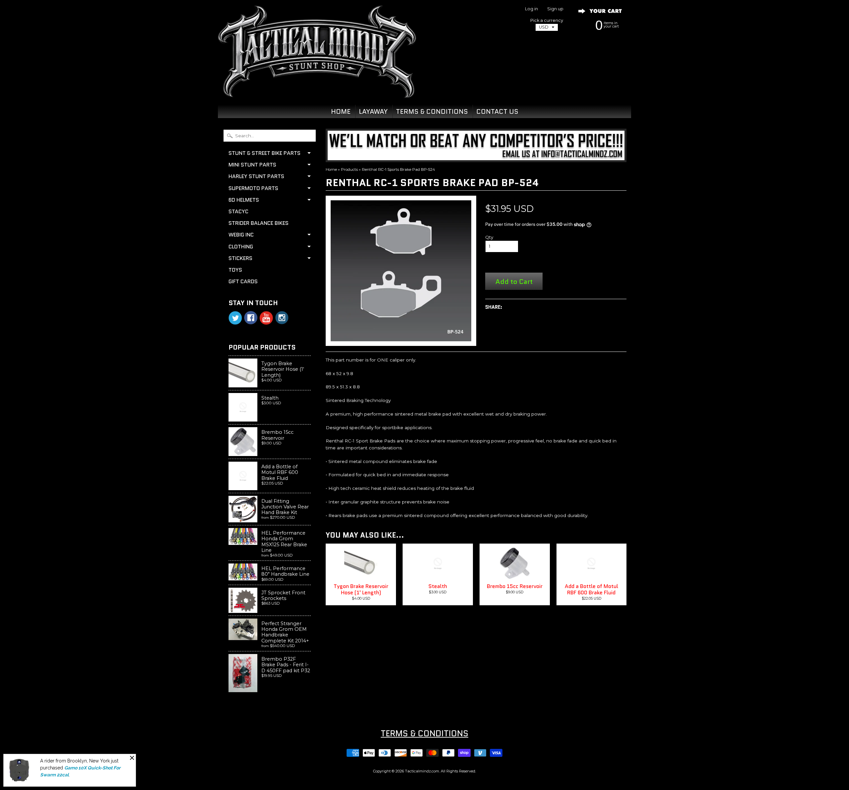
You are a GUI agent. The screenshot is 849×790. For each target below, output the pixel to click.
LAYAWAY (373, 111)
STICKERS (240, 258)
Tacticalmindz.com (422, 771)
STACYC (238, 211)
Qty (489, 237)
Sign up (555, 9)
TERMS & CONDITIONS (432, 111)
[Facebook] (250, 317)
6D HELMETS (244, 200)
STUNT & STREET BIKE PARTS (264, 153)
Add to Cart (514, 281)
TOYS (235, 270)
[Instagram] (282, 317)
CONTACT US (497, 111)
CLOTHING (241, 246)
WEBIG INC (241, 234)
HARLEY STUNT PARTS (256, 176)
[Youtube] (266, 318)
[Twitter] (235, 318)
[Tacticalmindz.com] (317, 90)
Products (349, 169)
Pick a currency (546, 20)
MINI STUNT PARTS (252, 164)
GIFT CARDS (243, 281)
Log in (531, 9)
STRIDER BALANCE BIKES (259, 223)
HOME (341, 111)
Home (331, 169)
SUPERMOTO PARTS (253, 188)
